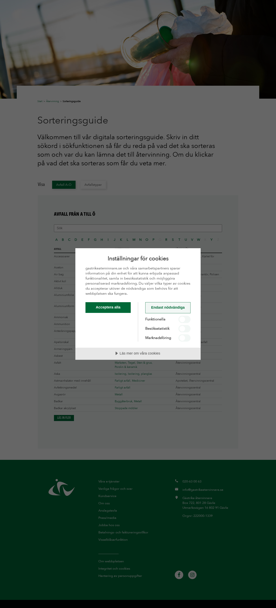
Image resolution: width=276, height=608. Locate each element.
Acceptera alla (108, 307)
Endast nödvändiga (168, 307)
